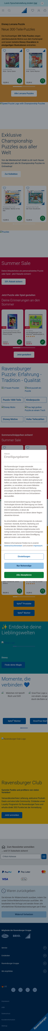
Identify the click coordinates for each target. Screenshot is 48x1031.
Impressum (37, 546)
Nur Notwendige (24, 565)
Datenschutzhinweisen (13, 546)
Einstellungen (24, 556)
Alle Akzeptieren (24, 575)
